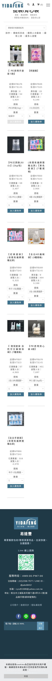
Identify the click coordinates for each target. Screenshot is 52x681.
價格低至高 (19, 33)
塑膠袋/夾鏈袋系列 (21, 18)
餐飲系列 (33, 15)
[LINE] (26, 616)
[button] (28, 5)
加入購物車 (15, 122)
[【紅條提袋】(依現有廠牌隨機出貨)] (15, 235)
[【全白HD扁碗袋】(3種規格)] (36, 239)
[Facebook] (18, 616)
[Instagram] (33, 616)
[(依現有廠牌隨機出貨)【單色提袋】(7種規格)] (36, 143)
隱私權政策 (36, 605)
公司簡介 (14, 605)
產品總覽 (24, 15)
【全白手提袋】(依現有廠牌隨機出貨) (15, 441)
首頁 (16, 15)
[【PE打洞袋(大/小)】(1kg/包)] (15, 145)
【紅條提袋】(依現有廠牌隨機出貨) (15, 257)
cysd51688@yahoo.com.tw (29, 589)
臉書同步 (25, 605)
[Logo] (12, 4)
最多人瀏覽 (31, 36)
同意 (26, 676)
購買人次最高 (34, 33)
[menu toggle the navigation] (48, 5)
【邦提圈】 (33, 71)
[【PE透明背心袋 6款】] (36, 331)
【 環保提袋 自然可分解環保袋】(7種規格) (15, 349)
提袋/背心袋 (35, 18)
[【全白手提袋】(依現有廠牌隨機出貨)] (15, 419)
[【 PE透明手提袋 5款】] (15, 55)
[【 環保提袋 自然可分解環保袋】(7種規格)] (15, 326)
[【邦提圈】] (36, 53)
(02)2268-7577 (26, 581)
